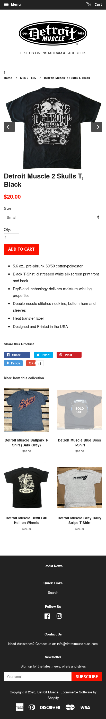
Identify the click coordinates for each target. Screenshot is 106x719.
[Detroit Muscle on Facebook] (47, 617)
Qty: (7, 229)
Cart (97, 4)
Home (8, 78)
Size (7, 208)
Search (53, 592)
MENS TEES (28, 78)
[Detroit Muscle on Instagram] (59, 617)
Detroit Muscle (47, 692)
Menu (15, 4)
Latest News (53, 565)
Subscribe (87, 676)
